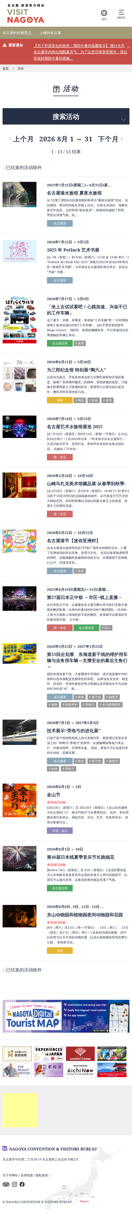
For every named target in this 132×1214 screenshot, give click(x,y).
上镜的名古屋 (50, 32)
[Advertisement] (20, 1110)
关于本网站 (10, 1175)
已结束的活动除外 (24, 167)
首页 (6, 68)
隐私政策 (42, 1175)
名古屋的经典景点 (17, 32)
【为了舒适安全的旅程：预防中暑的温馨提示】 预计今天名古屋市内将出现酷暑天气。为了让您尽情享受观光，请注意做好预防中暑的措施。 (80, 52)
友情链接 (27, 1175)
